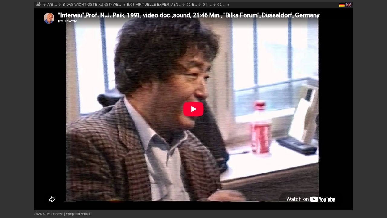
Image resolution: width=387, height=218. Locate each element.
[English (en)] (348, 5)
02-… (221, 4)
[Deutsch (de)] (342, 5)
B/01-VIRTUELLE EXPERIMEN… (154, 4)
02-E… (192, 4)
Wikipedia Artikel (78, 214)
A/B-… (52, 4)
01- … (207, 4)
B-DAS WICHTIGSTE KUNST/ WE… (92, 4)
